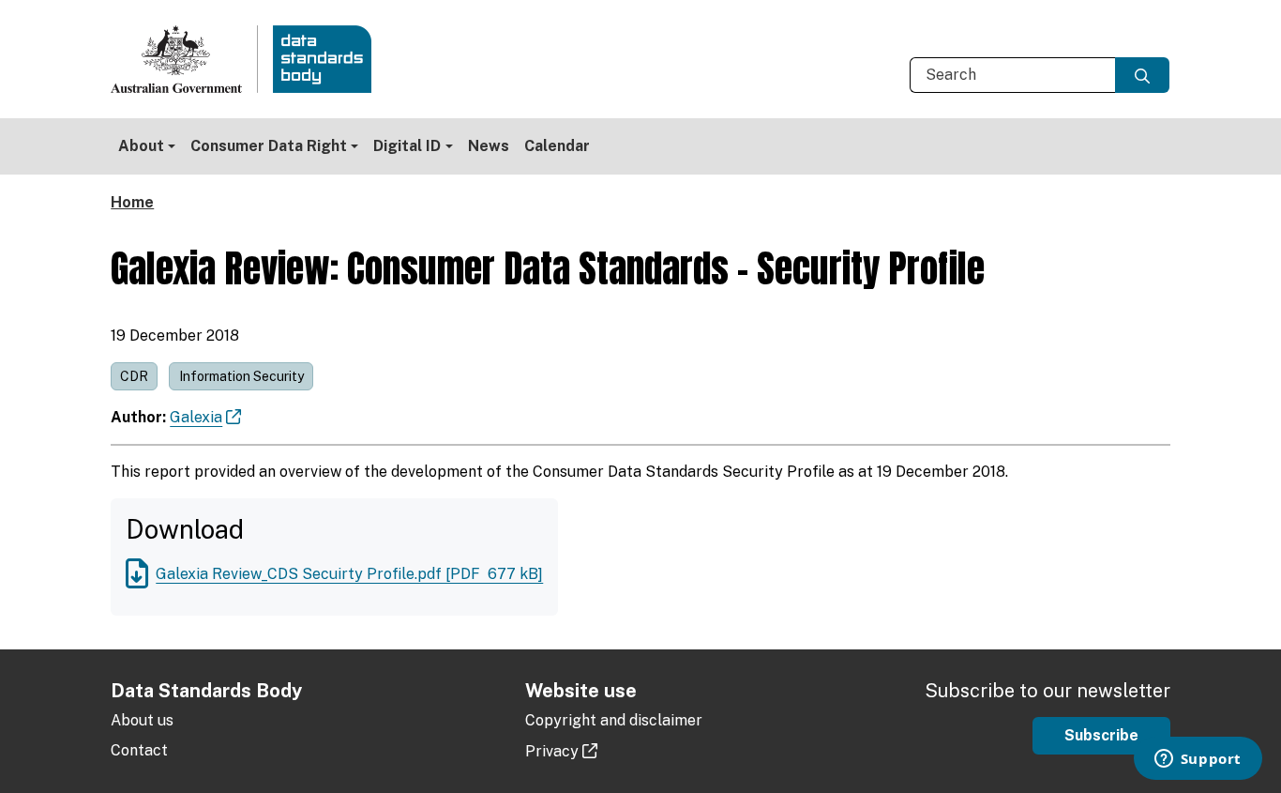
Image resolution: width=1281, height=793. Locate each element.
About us (142, 720)
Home (132, 202)
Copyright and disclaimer (613, 720)
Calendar (557, 146)
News (488, 146)
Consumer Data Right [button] (268, 146)
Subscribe (1101, 735)
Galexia (196, 417)
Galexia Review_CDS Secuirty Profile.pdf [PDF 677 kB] (349, 574)
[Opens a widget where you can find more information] (1197, 760)
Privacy (552, 751)
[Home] (248, 59)
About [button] (141, 146)
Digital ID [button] (407, 146)
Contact (139, 750)
